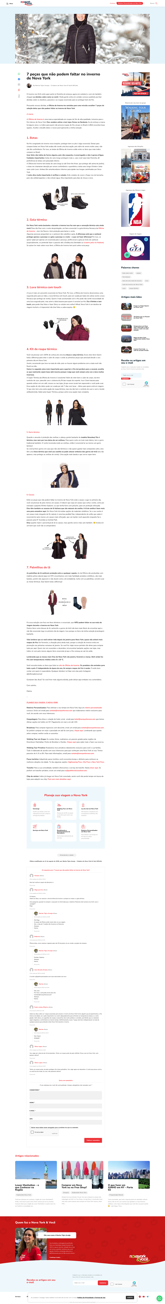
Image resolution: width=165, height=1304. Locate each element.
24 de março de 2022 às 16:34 (41, 987)
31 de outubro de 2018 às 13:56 (38, 893)
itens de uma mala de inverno (132, 281)
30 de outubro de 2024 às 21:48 (38, 1050)
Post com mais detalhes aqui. (59, 779)
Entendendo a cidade (66, 855)
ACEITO (130, 1297)
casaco (139, 273)
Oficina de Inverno (35, 119)
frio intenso (126, 277)
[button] (7, 3)
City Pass (87, 762)
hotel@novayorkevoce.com (84, 719)
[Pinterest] (139, 1296)
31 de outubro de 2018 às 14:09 (42, 917)
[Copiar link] (19, 90)
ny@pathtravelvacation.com (76, 770)
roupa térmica (133, 288)
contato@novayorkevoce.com (60, 710)
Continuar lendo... (55, 1257)
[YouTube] (143, 1296)
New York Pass (98, 762)
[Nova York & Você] (27, 3)
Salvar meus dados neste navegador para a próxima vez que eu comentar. (54, 1127)
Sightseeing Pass (75, 762)
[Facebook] (19, 79)
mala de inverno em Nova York (132, 284)
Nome (32, 1102)
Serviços (18, 1296)
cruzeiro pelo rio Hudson (93, 242)
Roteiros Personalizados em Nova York (130, 3)
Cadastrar (125, 379)
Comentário (35, 1090)
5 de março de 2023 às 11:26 (37, 1010)
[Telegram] (147, 1296)
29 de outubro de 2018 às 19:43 (38, 879)
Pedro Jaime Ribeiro (41, 1007)
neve (124, 288)
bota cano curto (128, 273)
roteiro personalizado (93, 708)
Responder (32, 885)
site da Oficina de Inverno (69, 665)
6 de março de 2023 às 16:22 (41, 1033)
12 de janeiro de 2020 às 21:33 (37, 940)
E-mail (32, 1111)
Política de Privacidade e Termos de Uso (91, 1297)
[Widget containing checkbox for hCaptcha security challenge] (135, 384)
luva (146, 281)
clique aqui (78, 730)
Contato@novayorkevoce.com (43, 995)
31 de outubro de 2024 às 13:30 (38, 1066)
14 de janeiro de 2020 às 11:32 (41, 954)
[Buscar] (156, 3)
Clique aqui (71, 742)
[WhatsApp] (19, 74)
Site (31, 1119)
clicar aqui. (94, 768)
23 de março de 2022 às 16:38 (37, 973)
